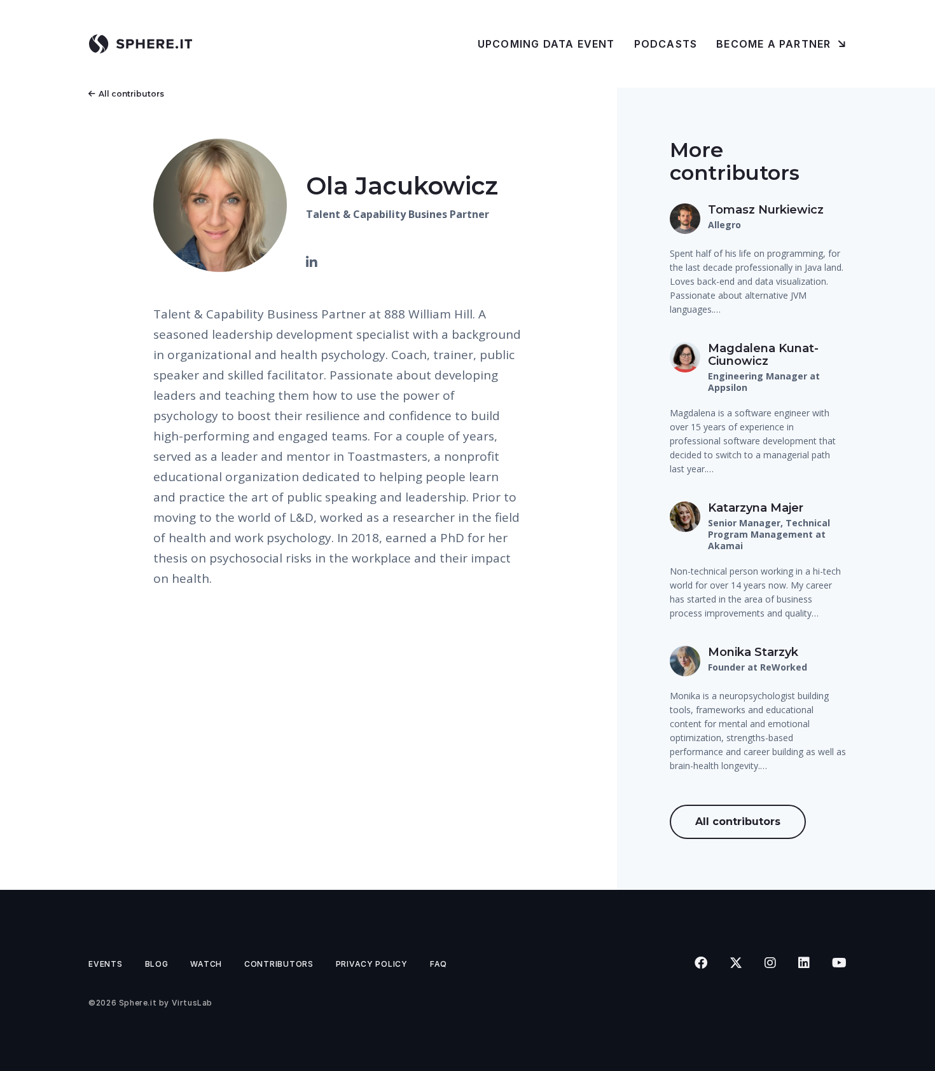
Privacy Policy (372, 964)
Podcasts (666, 44)
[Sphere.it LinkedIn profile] (804, 962)
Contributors (279, 964)
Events (105, 964)
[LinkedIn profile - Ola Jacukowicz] (311, 262)
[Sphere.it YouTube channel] (839, 962)
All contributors (131, 94)
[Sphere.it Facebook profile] (700, 962)
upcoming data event (546, 44)
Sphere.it (137, 1002)
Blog (157, 964)
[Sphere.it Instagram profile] (770, 962)
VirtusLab (192, 1002)
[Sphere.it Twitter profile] (735, 962)
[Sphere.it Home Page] (145, 44)
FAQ (438, 964)
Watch (206, 964)
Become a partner (775, 44)
